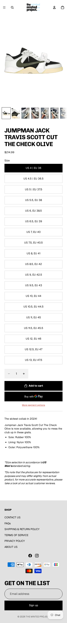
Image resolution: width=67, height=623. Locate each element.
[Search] (12, 7)
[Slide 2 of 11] (16, 113)
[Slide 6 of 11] (54, 113)
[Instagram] (37, 555)
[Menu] (4, 7)
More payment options (33, 405)
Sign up (33, 605)
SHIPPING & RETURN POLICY (21, 529)
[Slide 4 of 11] (35, 113)
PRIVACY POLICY (14, 541)
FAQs (7, 523)
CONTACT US (12, 517)
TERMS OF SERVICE (16, 535)
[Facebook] (30, 555)
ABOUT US (10, 547)
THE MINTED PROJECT (38, 616)
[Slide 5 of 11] (45, 113)
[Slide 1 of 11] (6, 113)
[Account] (54, 7)
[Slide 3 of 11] (25, 113)
